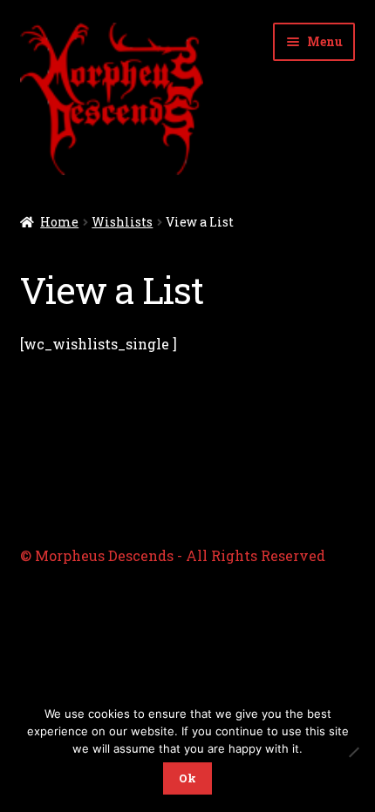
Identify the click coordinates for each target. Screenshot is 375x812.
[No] (353, 752)
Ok (187, 778)
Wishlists (122, 221)
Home (59, 221)
